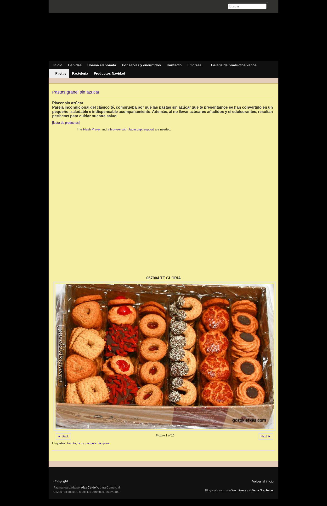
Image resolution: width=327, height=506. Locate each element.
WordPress (238, 490)
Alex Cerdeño (90, 487)
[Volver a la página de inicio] (163, 37)
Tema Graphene (262, 490)
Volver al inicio (263, 481)
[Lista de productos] (66, 122)
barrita (71, 443)
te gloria (103, 443)
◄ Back (63, 436)
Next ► (265, 436)
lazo (81, 443)
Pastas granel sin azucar (75, 92)
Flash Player (92, 129)
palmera (90, 443)
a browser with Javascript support (130, 129)
